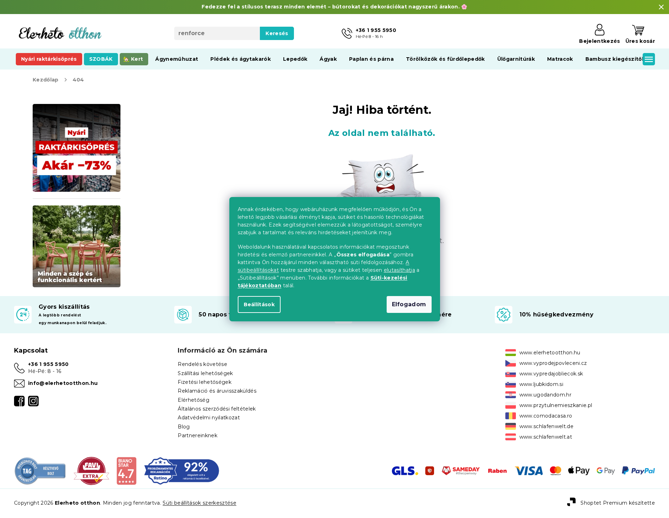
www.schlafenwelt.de (546, 426)
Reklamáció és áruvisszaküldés (217, 391)
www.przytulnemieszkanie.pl (555, 405)
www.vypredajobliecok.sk (551, 374)
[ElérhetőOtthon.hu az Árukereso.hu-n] (40, 470)
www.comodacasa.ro (545, 416)
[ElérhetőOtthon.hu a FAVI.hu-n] (91, 470)
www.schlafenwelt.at (545, 437)
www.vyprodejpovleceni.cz (553, 363)
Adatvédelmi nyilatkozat (209, 417)
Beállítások (259, 304)
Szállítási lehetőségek (205, 373)
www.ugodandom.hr (545, 395)
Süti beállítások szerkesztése (199, 503)
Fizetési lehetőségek (204, 382)
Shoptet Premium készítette (618, 503)
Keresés (276, 33)
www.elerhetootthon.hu (550, 352)
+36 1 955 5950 (48, 364)
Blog (184, 427)
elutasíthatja (399, 270)
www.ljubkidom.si (541, 384)
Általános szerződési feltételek (217, 409)
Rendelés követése (202, 364)
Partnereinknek (197, 435)
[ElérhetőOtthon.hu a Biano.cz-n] (126, 470)
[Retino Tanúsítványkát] (182, 470)
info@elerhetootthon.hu (63, 383)
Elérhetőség (193, 400)
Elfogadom (409, 304)
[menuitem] (49, 59)
